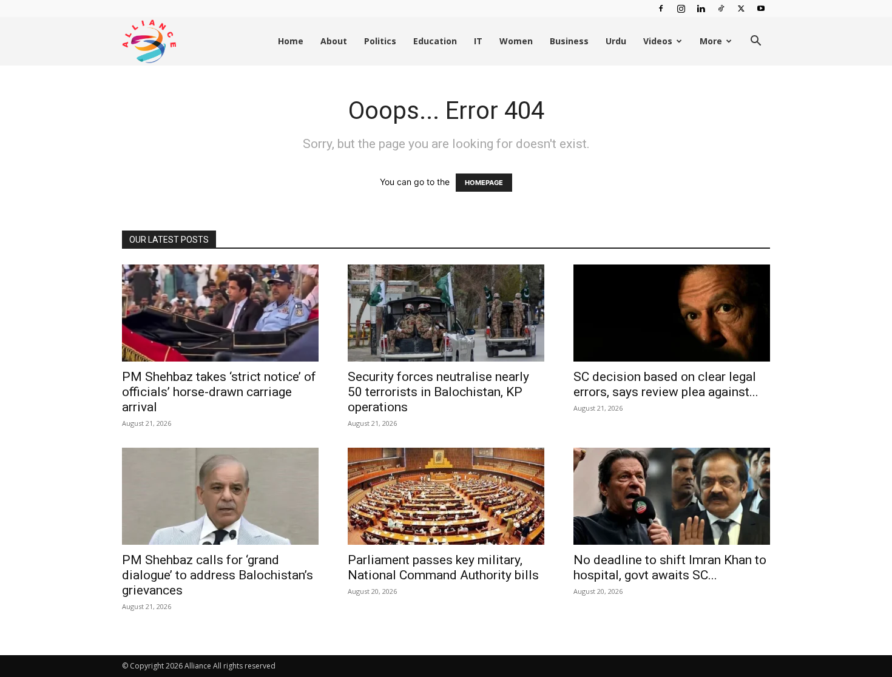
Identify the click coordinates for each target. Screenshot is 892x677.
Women (516, 41)
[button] (755, 42)
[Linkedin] (701, 8)
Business (569, 41)
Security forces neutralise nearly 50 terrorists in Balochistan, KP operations (438, 391)
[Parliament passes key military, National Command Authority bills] (446, 496)
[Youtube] (761, 8)
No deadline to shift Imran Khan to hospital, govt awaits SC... (669, 567)
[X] (741, 8)
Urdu (616, 41)
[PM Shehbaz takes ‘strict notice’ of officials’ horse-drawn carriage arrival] (220, 313)
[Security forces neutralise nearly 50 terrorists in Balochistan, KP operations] (446, 313)
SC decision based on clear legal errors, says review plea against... (666, 384)
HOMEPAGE (484, 182)
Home (290, 41)
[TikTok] (721, 8)
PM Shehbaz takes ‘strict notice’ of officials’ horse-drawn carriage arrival (219, 391)
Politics (380, 41)
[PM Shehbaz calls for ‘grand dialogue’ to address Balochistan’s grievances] (220, 496)
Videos (657, 41)
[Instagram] (681, 8)
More (711, 41)
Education (435, 41)
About (333, 41)
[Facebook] (661, 8)
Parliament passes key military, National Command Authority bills (443, 567)
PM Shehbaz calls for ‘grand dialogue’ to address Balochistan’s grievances (217, 575)
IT (478, 41)
